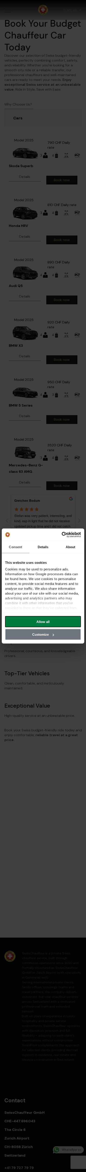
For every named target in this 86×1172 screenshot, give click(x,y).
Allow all (43, 621)
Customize (40, 634)
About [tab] (70, 547)
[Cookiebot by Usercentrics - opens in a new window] (62, 535)
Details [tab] (43, 547)
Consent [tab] (15, 547)
